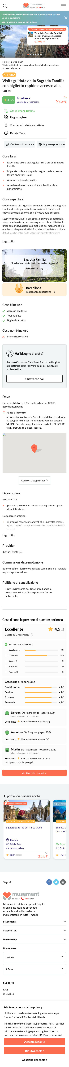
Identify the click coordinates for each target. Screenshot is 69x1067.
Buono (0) (13, 661)
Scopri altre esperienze (38, 291)
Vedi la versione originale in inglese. (19, 21)
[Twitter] (55, 882)
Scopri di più (33, 268)
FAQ (5, 989)
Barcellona (16, 61)
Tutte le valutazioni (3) (21, 644)
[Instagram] (62, 882)
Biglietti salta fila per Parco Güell (24, 827)
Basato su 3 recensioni (28, 101)
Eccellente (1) (14, 650)
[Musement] (34, 5)
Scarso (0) (13, 666)
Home (5, 61)
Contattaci (8, 994)
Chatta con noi (34, 379)
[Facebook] (49, 882)
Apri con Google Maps (33, 480)
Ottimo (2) (13, 655)
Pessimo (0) (13, 672)
